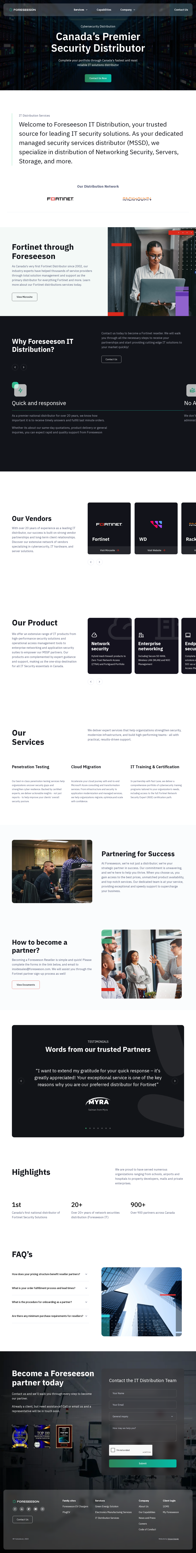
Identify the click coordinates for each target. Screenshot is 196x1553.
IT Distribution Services (107, 1517)
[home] (22, 10)
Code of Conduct (147, 1529)
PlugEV (66, 1512)
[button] (81, 10)
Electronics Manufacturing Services (113, 1512)
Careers (143, 1523)
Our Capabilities (147, 1512)
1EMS (166, 1506)
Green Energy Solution (106, 1506)
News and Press (147, 1517)
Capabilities (104, 9)
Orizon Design (173, 1539)
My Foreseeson (171, 1512)
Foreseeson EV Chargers (75, 1506)
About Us (144, 1506)
